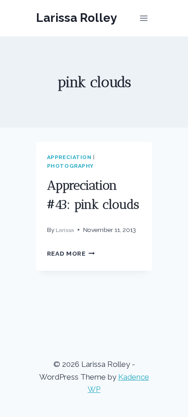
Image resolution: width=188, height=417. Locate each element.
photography (70, 166)
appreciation (69, 157)
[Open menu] (144, 18)
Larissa (65, 230)
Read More (71, 253)
